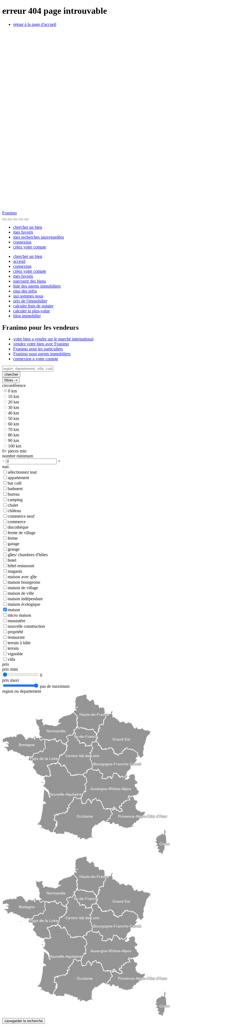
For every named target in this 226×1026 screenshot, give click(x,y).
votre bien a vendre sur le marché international (53, 339)
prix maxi (10, 680)
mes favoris (23, 232)
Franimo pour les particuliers (38, 348)
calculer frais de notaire (33, 306)
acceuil (19, 261)
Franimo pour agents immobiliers (42, 353)
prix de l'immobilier (30, 301)
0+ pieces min (14, 451)
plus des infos (25, 291)
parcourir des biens (29, 281)
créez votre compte (29, 247)
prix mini (10, 669)
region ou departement (21, 691)
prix (5, 664)
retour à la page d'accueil (34, 24)
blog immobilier (27, 315)
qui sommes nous (28, 296)
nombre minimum (17, 456)
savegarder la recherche (23, 1021)
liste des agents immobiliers (37, 286)
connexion (22, 242)
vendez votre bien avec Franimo (41, 344)
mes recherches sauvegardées (38, 237)
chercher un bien (27, 227)
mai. (6, 466)
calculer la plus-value (31, 311)
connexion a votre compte (35, 358)
